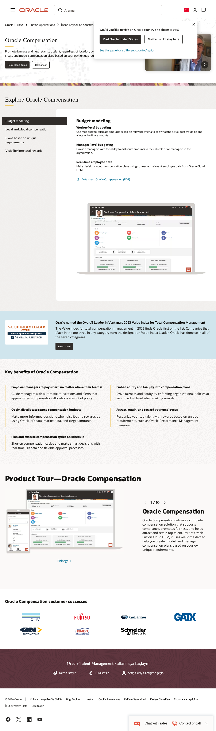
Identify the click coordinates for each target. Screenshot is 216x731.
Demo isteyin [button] (67, 672)
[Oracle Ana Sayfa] (34, 10)
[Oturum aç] (194, 10)
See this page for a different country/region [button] (127, 50)
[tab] (34, 121)
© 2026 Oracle (13, 699)
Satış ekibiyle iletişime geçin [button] (145, 672)
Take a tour (41, 64)
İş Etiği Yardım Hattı (16, 705)
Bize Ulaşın (38, 705)
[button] (12, 10)
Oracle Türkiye (14, 25)
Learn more (64, 346)
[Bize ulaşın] (203, 10)
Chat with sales (155, 723)
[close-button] (206, 723)
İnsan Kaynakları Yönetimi (77, 25)
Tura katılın (102, 672)
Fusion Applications (42, 25)
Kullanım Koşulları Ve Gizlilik (46, 699)
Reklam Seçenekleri (135, 699)
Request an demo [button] (17, 64)
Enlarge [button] (64, 561)
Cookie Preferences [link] (109, 699)
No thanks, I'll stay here (163, 39)
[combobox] (108, 10)
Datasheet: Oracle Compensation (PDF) (106, 179)
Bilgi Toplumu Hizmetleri (80, 699)
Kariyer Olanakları (160, 699)
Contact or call (190, 723)
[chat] (136, 723)
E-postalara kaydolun (186, 699)
